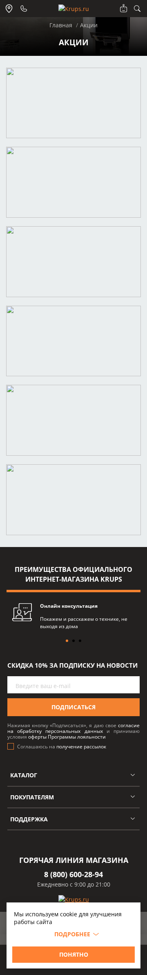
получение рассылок (81, 746)
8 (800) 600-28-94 (73, 874)
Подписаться (73, 707)
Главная (60, 25)
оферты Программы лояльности (67, 736)
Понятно (73, 954)
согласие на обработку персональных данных (73, 728)
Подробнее (72, 934)
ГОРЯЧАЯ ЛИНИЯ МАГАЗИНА (73, 860)
